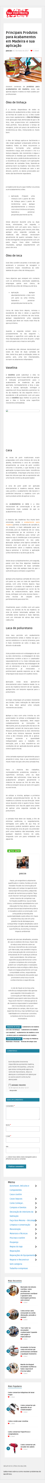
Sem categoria (16, 1264)
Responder (13, 1090)
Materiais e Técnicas (13, 1042)
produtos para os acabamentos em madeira (21, 1035)
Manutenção (15, 1229)
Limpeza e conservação (20, 1225)
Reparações (15, 1251)
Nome (8, 1125)
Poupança (14, 1242)
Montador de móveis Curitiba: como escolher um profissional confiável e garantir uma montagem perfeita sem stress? (29, 1293)
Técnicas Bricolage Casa (29, 1042)
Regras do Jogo (16, 1246)
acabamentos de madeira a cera (28, 1032)
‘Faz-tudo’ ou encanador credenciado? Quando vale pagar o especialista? (29, 1332)
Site (7, 1146)
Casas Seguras (16, 1199)
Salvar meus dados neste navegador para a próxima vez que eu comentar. (21, 1158)
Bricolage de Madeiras (30, 1039)
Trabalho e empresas (19, 1268)
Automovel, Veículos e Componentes (19, 1188)
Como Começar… (17, 1203)
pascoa (9, 51)
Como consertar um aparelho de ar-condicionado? (28, 1407)
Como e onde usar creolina (18, 1421)
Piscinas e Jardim (17, 1238)
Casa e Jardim (16, 1194)
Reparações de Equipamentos (23, 1255)
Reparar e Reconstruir (19, 1260)
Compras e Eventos (18, 1207)
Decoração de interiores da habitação (21, 1214)
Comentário (10, 1106)
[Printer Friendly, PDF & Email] (14, 850)
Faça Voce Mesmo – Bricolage (23, 1220)
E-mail (8, 1136)
